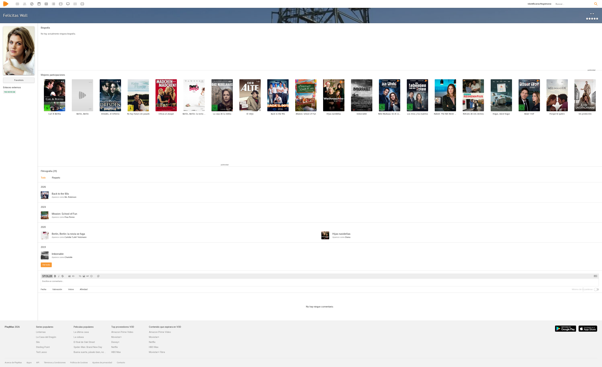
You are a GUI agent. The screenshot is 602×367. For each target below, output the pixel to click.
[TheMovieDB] (10, 94)
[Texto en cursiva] (59, 276)
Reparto (56, 177)
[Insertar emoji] (91, 276)
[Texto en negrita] (55, 276)
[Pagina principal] (5, 6)
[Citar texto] (69, 276)
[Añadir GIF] (88, 276)
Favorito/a (18, 80)
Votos (71, 289)
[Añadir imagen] (84, 276)
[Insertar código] (73, 276)
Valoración (57, 289)
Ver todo (46, 265)
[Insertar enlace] (80, 276)
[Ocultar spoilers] (47, 276)
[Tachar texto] (62, 276)
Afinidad (83, 289)
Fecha (43, 289)
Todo (43, 177)
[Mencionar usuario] (98, 276)
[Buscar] (596, 4)
